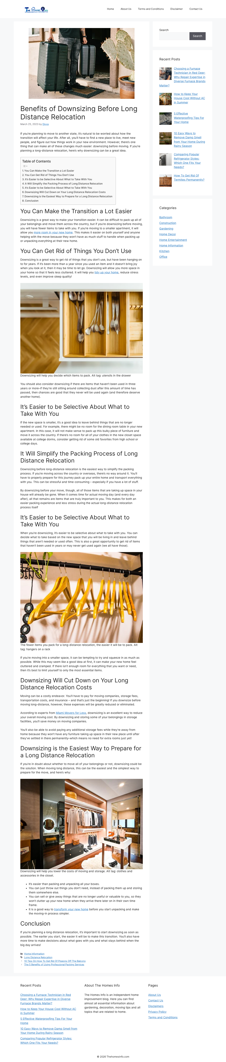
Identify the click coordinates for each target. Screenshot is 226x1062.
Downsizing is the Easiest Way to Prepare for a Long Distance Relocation (68, 196)
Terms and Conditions (151, 8)
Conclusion (31, 200)
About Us (126, 8)
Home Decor (167, 234)
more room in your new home (53, 232)
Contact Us (195, 8)
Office (163, 256)
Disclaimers (155, 1006)
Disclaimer (176, 8)
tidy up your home (106, 272)
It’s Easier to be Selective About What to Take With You (58, 179)
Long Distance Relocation (38, 957)
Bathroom (165, 217)
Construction (167, 223)
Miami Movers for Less (71, 713)
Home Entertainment (173, 240)
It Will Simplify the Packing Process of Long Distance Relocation (64, 183)
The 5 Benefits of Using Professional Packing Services (54, 964)
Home (110, 8)
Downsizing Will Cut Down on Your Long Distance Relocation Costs (65, 192)
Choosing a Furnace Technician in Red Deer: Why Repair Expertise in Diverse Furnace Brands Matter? (45, 999)
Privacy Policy (157, 1011)
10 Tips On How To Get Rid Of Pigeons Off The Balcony (55, 961)
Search (164, 30)
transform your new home (71, 909)
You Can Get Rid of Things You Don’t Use (49, 175)
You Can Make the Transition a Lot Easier (49, 170)
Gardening (166, 228)
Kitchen (164, 251)
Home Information (34, 953)
